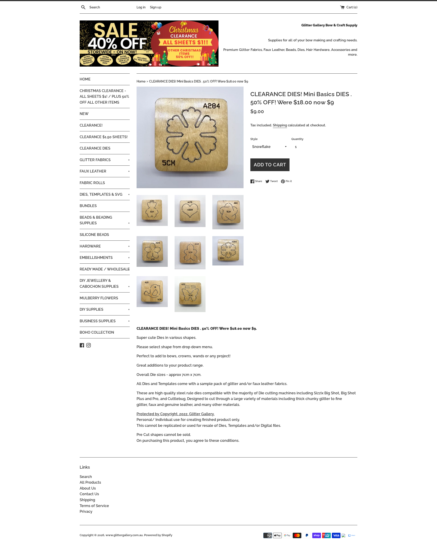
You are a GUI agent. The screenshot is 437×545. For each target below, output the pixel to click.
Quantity (297, 139)
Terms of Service (94, 506)
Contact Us (89, 494)
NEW (84, 114)
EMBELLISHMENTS (105, 257)
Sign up (155, 7)
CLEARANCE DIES (95, 148)
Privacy (86, 511)
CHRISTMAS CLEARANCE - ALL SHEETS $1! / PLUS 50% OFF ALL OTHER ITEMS (104, 97)
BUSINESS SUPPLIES (105, 321)
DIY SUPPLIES (105, 309)
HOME (85, 79)
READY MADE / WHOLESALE (105, 269)
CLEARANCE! (91, 125)
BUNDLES (88, 206)
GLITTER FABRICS (105, 160)
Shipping (280, 125)
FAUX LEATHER (105, 171)
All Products (90, 482)
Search (86, 477)
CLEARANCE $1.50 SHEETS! (104, 137)
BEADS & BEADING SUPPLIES (105, 220)
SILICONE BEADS (94, 234)
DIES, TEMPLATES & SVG (105, 194)
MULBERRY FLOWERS (99, 298)
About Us (88, 488)
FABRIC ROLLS (92, 183)
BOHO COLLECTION (97, 332)
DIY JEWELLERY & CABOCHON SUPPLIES (105, 283)
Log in (141, 7)
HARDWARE (105, 246)
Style (254, 139)
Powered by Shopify (158, 535)
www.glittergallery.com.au (124, 535)
